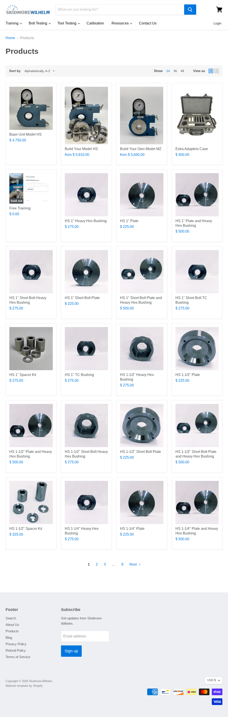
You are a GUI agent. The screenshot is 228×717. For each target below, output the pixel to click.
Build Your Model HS (81, 149)
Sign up (71, 651)
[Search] (190, 9)
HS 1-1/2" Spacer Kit (25, 528)
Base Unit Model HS (25, 134)
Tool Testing (67, 23)
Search (11, 618)
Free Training (20, 208)
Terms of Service (18, 657)
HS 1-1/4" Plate (132, 528)
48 (182, 71)
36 (175, 71)
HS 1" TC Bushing (79, 375)
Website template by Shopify (24, 685)
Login (217, 23)
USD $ (211, 680)
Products (12, 631)
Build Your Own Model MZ (140, 149)
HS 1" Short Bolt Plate (82, 298)
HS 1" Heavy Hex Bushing (86, 221)
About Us (12, 625)
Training (12, 23)
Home (10, 38)
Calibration (95, 23)
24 (168, 71)
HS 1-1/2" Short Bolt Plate (140, 452)
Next (133, 564)
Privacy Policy (16, 644)
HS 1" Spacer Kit (22, 375)
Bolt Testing (38, 23)
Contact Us (148, 23)
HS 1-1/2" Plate (187, 375)
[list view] (216, 71)
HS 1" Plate (129, 221)
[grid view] (211, 71)
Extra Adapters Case (191, 149)
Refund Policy (16, 650)
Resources (121, 23)
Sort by (14, 71)
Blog (9, 637)
